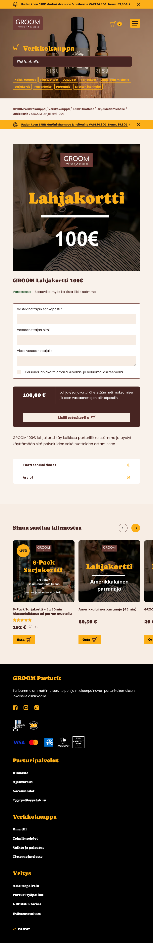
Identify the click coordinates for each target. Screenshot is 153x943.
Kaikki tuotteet (83, 109)
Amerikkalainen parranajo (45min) (107, 609)
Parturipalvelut (36, 760)
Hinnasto (20, 773)
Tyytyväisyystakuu (29, 800)
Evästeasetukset (27, 914)
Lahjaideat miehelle (111, 109)
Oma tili (20, 829)
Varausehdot (23, 791)
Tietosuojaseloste (27, 857)
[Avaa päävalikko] (135, 23)
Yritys (22, 873)
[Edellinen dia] (123, 528)
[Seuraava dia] (135, 528)
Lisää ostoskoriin (73, 418)
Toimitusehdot (25, 838)
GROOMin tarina (27, 904)
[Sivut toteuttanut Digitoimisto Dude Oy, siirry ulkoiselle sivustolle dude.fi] (21, 929)
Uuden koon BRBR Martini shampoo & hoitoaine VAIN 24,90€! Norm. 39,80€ (74, 4)
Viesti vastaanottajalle (34, 350)
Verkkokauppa (47, 48)
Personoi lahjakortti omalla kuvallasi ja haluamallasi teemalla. (74, 372)
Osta (21, 640)
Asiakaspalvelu (26, 886)
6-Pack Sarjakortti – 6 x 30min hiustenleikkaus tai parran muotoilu (42, 611)
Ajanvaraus (22, 782)
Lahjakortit (20, 114)
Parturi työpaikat (28, 895)
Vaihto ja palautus (28, 848)
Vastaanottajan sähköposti (40, 309)
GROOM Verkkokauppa (29, 109)
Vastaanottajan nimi (33, 330)
